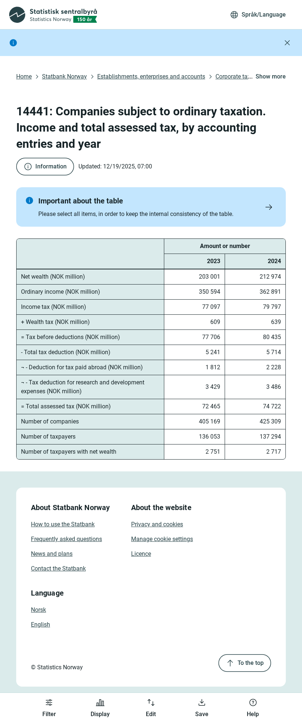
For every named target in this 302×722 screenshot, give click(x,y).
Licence (141, 553)
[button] (151, 207)
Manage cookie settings (162, 539)
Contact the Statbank (58, 568)
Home (24, 76)
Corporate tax (232, 76)
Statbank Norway (64, 76)
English (40, 624)
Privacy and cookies (157, 524)
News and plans (52, 553)
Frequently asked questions (66, 539)
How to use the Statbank (63, 524)
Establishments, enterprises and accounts (151, 76)
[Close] (287, 43)
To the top (251, 662)
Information (51, 166)
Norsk (38, 609)
